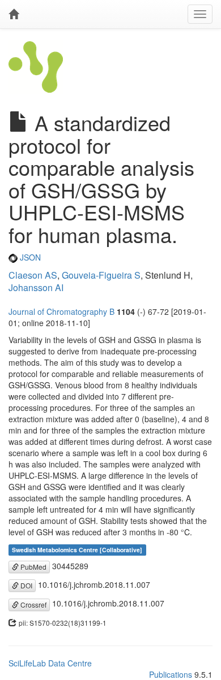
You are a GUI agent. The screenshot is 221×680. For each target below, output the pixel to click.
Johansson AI (35, 287)
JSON (29, 257)
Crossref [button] (32, 604)
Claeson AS (32, 274)
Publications (170, 674)
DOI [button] (25, 585)
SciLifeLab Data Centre (50, 663)
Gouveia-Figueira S (101, 274)
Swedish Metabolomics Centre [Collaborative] (77, 549)
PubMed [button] (32, 566)
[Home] (13, 14)
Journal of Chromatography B (61, 311)
